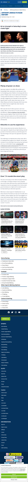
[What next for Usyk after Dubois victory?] (21, 244)
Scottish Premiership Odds (8, 280)
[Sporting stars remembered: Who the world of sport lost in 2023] (7, 214)
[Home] (1, 9)
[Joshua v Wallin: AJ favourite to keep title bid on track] (7, 229)
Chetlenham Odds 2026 (8, 261)
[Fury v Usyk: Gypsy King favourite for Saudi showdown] (21, 214)
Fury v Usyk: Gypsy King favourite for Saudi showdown (19, 221)
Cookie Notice (22, 469)
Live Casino (5, 305)
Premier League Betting (8, 276)
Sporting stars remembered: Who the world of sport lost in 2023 (7, 221)
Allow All (14, 474)
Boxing (6, 10)
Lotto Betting (5, 288)
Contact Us (5, 319)
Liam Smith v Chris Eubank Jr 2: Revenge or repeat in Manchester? (6, 250)
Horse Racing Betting (7, 263)
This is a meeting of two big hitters (16, 112)
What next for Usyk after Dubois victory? (20, 249)
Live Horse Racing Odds (8, 267)
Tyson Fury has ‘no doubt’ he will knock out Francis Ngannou (20, 236)
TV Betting (4, 294)
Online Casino (5, 303)
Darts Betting (5, 292)
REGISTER (24, 2)
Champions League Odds (8, 278)
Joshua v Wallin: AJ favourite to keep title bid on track (6, 236)
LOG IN (19, 2)
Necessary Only (14, 477)
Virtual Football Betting (7, 283)
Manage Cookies (14, 479)
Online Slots (5, 307)
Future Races (5, 265)
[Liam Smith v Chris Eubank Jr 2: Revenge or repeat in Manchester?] (7, 244)
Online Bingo (5, 301)
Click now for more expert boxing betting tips (12, 206)
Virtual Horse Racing (7, 269)
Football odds (5, 274)
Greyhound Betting (7, 290)
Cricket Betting (5, 296)
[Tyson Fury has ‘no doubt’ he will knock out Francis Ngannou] (21, 229)
